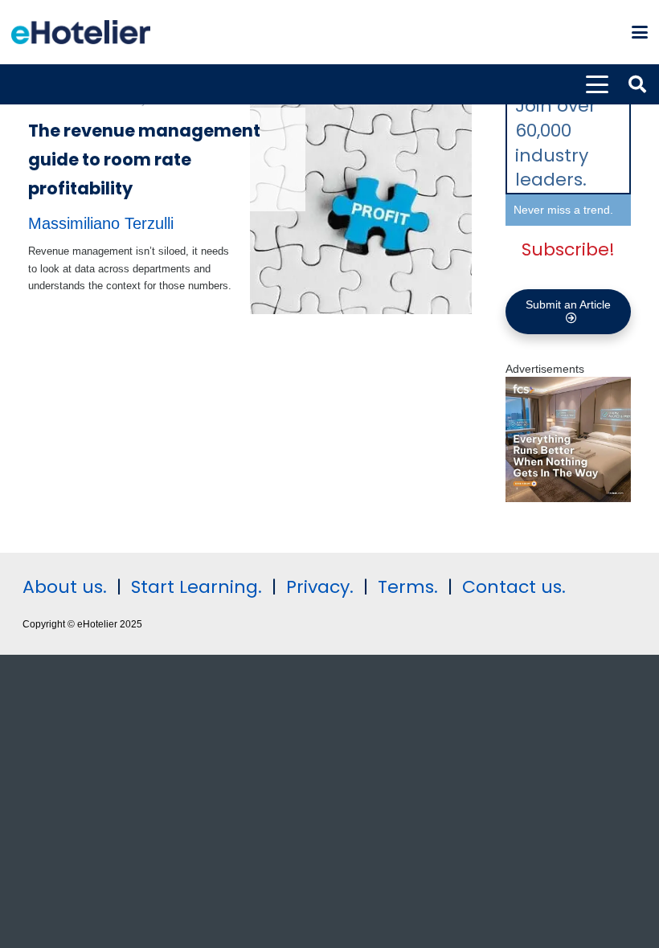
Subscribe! (568, 249)
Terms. (408, 586)
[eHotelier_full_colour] (80, 32)
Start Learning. (194, 586)
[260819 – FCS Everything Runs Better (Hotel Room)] (568, 498)
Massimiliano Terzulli (101, 223)
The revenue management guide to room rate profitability (144, 159)
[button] (640, 32)
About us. (65, 586)
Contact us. (514, 586)
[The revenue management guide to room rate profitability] (361, 203)
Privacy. (320, 586)
